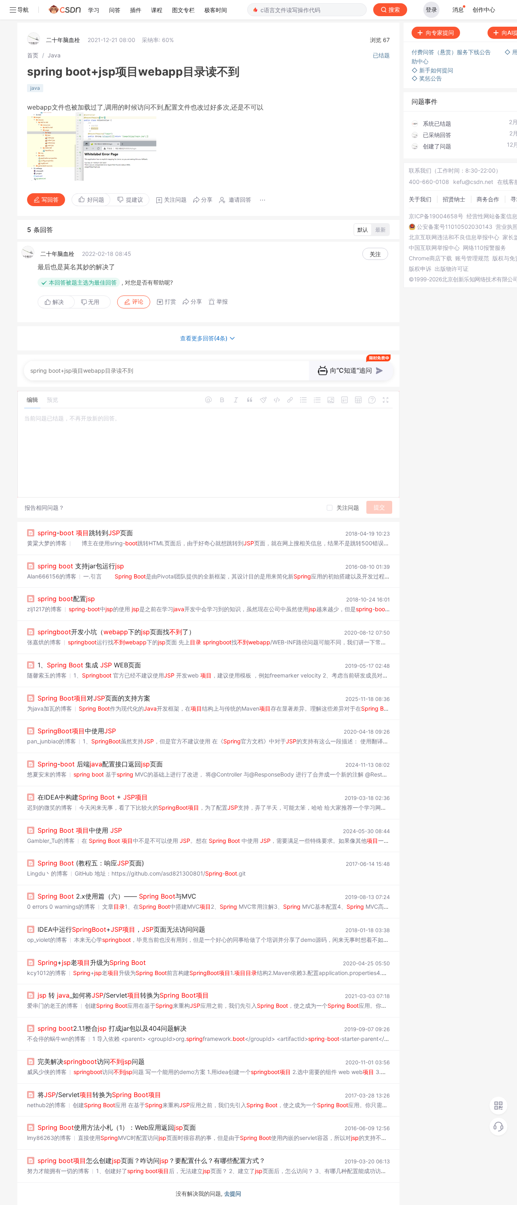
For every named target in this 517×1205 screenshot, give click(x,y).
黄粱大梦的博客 (47, 543)
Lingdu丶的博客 (47, 873)
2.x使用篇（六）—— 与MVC (117, 896)
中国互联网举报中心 (434, 248)
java (35, 88)
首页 (32, 55)
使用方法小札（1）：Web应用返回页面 (117, 1127)
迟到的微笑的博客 (49, 807)
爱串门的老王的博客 (52, 1005)
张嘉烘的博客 (44, 642)
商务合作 (488, 199)
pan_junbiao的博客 (51, 741)
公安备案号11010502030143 (454, 227)
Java (54, 55)
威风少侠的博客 (47, 1071)
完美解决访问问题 (91, 1061)
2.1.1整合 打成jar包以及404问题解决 (112, 1028)
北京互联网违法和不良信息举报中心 (454, 237)
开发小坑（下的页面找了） (116, 632)
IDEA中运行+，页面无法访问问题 (121, 929)
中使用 (77, 731)
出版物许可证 (452, 269)
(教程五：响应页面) (91, 863)
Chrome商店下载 (430, 258)
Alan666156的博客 (51, 576)
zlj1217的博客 (44, 609)
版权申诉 (420, 269)
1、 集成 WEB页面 (89, 665)
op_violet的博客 (47, 939)
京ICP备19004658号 (436, 216)
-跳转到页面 (85, 533)
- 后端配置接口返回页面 (100, 764)
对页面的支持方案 (94, 698)
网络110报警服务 (484, 248)
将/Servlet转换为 (99, 1095)
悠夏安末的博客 (47, 774)
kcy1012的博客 (46, 972)
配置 (66, 599)
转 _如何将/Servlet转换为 (123, 995)
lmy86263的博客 (49, 1137)
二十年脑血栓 (63, 39)
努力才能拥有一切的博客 (58, 1170)
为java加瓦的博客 (49, 708)
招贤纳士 (454, 199)
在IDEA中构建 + (93, 797)
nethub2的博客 (46, 1105)
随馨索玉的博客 (47, 675)
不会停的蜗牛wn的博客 (56, 1038)
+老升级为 (92, 962)
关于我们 (420, 199)
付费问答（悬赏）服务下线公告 (452, 52)
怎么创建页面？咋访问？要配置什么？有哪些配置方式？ (151, 1160)
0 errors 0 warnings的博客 (61, 906)
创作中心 (484, 9)
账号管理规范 (472, 258)
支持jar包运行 (81, 566)
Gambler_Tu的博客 (51, 840)
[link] (32, 55)
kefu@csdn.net (473, 181)
